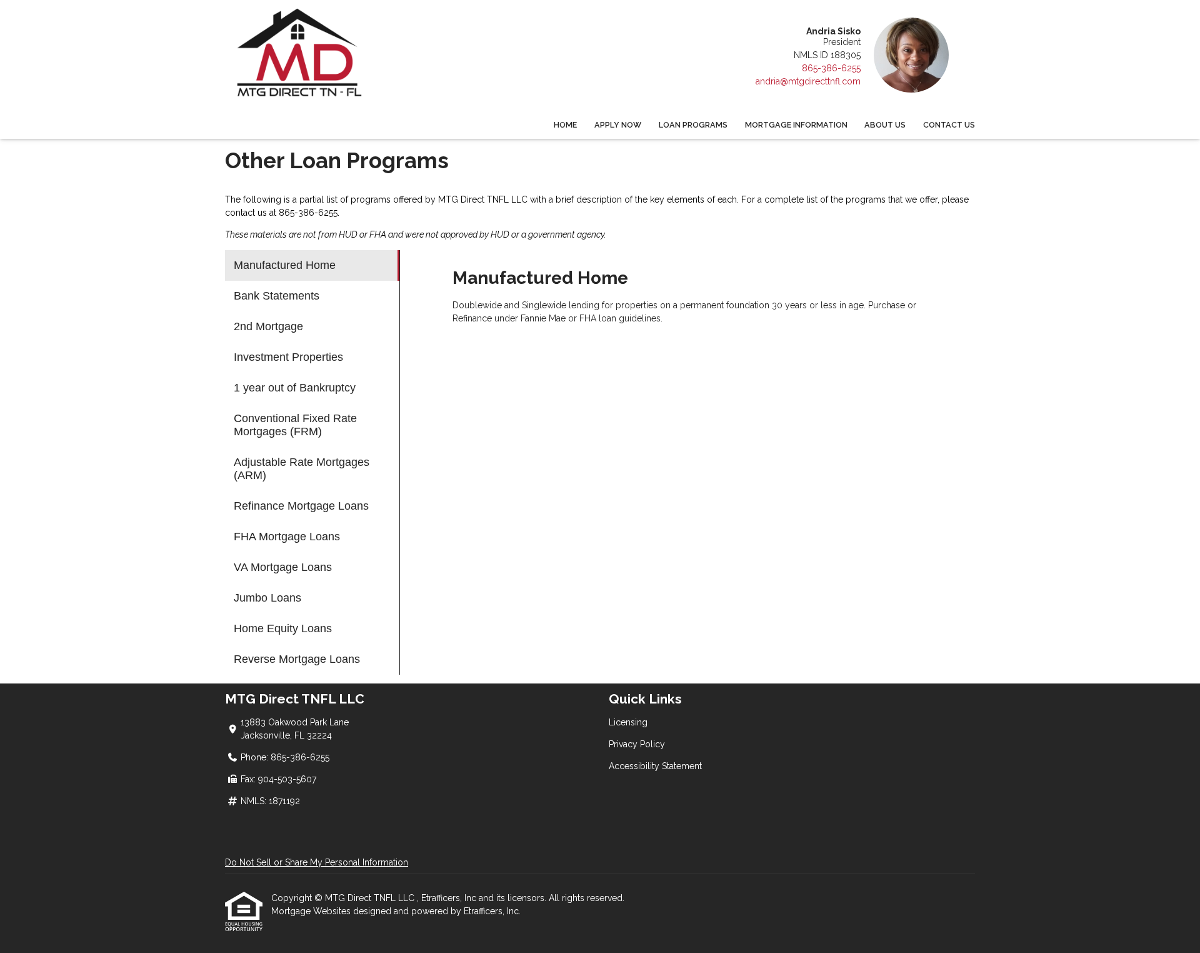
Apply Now (617, 124)
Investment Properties (288, 357)
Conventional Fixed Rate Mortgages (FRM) (295, 425)
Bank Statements (276, 296)
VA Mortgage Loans (283, 567)
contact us (246, 213)
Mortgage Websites (312, 911)
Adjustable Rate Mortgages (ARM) (301, 469)
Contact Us (949, 124)
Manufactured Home (285, 265)
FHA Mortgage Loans (287, 536)
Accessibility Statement (655, 766)
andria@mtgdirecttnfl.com (808, 81)
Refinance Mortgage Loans (301, 506)
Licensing (628, 722)
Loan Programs (693, 124)
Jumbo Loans (267, 598)
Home (565, 124)
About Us (885, 124)
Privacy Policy (637, 744)
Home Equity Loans (283, 628)
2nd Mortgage (268, 326)
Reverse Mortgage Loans (297, 659)
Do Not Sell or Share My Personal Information (316, 862)
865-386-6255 (831, 68)
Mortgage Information (796, 124)
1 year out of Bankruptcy (295, 387)
